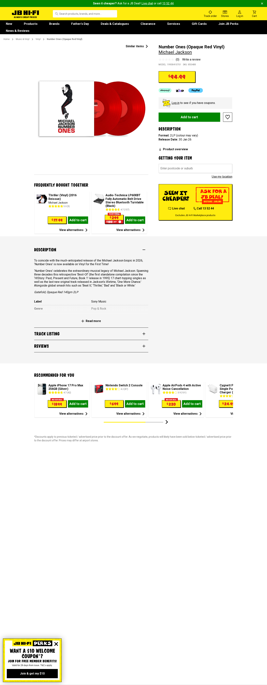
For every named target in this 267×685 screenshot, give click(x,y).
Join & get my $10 (32, 673)
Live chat (147, 3)
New (9, 24)
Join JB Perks (228, 24)
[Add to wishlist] (227, 117)
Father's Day (80, 24)
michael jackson (175, 52)
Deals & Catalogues (115, 24)
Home (6, 39)
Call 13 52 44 (205, 208)
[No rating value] (167, 60)
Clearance (148, 24)
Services (173, 24)
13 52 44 (168, 3)
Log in (175, 103)
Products (30, 24)
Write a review (191, 59)
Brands (54, 24)
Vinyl (38, 39)
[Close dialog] (56, 644)
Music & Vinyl (22, 39)
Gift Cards (199, 24)
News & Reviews (17, 31)
